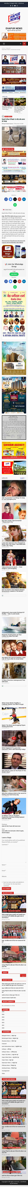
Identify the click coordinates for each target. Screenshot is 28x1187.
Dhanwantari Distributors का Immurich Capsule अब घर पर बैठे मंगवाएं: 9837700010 (13, 241)
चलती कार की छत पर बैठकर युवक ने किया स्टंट (11, 995)
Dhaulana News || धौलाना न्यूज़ (9, 1041)
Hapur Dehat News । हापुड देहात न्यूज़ (10, 1057)
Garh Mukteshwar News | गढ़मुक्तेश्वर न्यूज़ (12, 1046)
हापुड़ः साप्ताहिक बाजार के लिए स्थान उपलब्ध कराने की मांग (14, 930)
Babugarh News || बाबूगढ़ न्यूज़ (9, 1035)
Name (4, 865)
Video (11, 116)
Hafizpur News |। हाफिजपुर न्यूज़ (9, 1051)
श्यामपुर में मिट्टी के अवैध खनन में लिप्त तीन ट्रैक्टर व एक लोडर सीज (14, 954)
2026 (3, 1011)
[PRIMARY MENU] (4, 44)
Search (5, 972)
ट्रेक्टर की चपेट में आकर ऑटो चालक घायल (11, 825)
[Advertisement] (14, 36)
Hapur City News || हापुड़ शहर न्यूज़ (14, 910)
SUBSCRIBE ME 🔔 (24, 44)
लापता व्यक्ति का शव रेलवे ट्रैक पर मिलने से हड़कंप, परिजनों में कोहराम (13, 831)
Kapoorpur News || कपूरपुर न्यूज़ (9, 1062)
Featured (6, 116)
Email (4, 870)
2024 (3, 1017)
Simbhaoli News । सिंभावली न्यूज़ (9, 1068)
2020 (3, 1028)
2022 (3, 1022)
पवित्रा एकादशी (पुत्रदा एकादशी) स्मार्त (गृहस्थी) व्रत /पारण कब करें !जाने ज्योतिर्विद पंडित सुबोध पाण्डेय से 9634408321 (14, 904)
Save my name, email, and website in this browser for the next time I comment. (13, 884)
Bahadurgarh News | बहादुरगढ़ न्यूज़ (10, 1038)
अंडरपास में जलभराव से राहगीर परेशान (9, 997)
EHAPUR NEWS (14, 28)
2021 (3, 1025)
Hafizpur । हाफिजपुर (6, 1049)
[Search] (20, 43)
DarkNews (23, 1181)
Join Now (14, 274)
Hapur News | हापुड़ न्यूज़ (7, 1060)
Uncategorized (5, 1070)
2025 (3, 1014)
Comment (5, 844)
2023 (3, 1019)
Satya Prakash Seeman (8, 123)
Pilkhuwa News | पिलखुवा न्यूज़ (9, 1065)
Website (4, 876)
